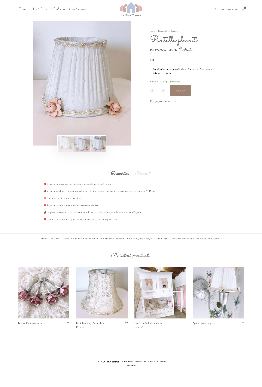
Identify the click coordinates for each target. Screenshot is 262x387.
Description (120, 173)
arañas (108, 238)
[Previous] (44, 83)
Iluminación (163, 31)
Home (152, 31)
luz (158, 238)
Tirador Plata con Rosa (30, 323)
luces (153, 238)
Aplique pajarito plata (204, 323)
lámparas (144, 238)
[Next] (120, 83)
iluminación (132, 238)
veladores (218, 238)
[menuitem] (25, 9)
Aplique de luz (76, 238)
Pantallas (174, 31)
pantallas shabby (180, 238)
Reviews (143, 173)
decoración (119, 238)
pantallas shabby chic (201, 238)
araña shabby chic (94, 238)
